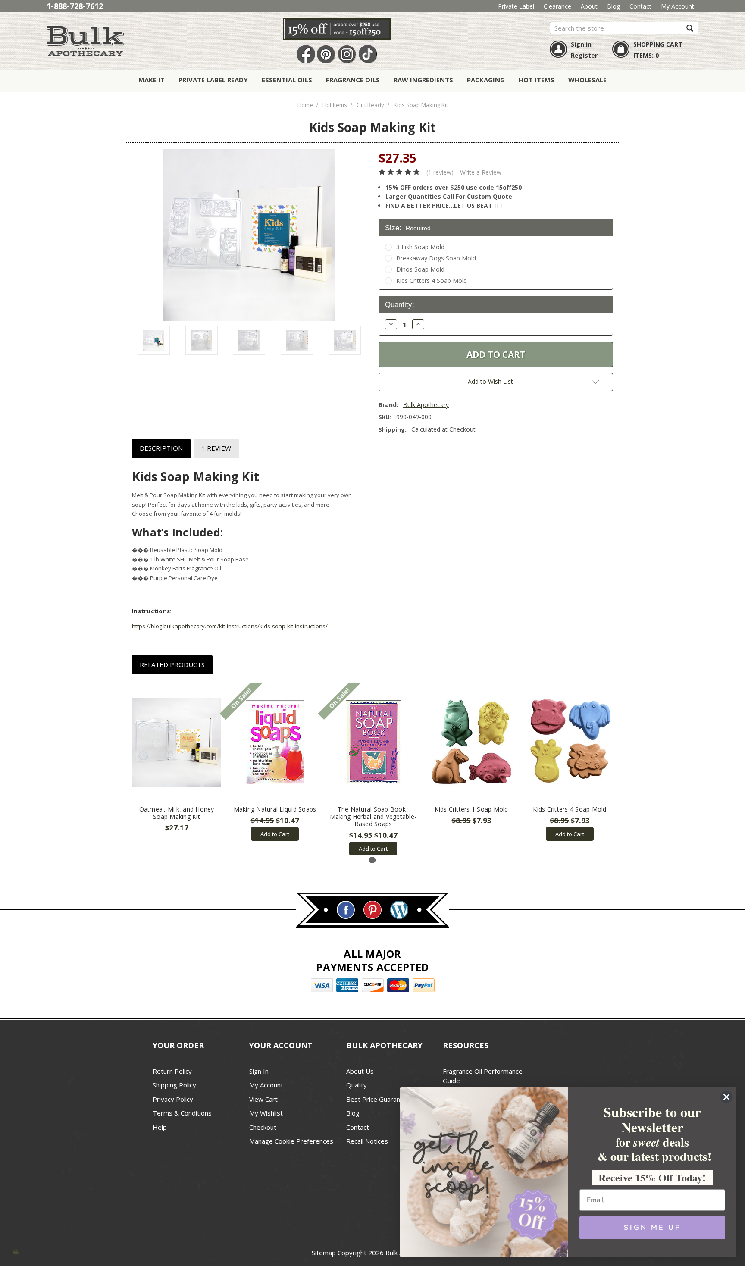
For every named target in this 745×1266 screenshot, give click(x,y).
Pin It (326, 54)
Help (160, 1127)
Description (161, 448)
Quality (356, 1085)
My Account (677, 6)
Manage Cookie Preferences (291, 1141)
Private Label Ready (213, 79)
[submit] (690, 27)
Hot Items (536, 79)
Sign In (259, 1071)
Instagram (347, 54)
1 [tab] (372, 860)
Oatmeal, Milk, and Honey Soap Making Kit (176, 813)
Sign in (581, 44)
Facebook (306, 54)
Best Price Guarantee (378, 1099)
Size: (408, 228)
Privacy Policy (173, 1099)
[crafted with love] (15, 1249)
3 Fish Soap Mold (420, 247)
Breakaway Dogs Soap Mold (436, 258)
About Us (360, 1071)
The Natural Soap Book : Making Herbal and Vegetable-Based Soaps (373, 816)
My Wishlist (266, 1113)
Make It (151, 79)
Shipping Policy (174, 1085)
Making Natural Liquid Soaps (275, 809)
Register (584, 55)
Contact (640, 6)
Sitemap (324, 1252)
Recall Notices (367, 1141)
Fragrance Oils (353, 79)
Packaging (486, 79)
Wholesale (587, 79)
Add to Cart (274, 834)
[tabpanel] (177, 758)
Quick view (177, 742)
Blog (613, 6)
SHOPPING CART (657, 44)
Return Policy (172, 1071)
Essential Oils (287, 79)
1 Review (216, 448)
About (589, 6)
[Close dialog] (726, 1097)
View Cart (263, 1099)
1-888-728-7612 (75, 6)
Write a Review (480, 172)
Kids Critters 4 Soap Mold (431, 280)
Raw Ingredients (423, 79)
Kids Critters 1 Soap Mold (471, 809)
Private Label (516, 6)
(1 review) (440, 172)
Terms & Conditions (182, 1113)
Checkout (262, 1127)
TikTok (368, 54)
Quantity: (399, 305)
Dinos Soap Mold (420, 269)
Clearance (557, 6)
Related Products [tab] (172, 664)
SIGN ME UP (652, 1227)
